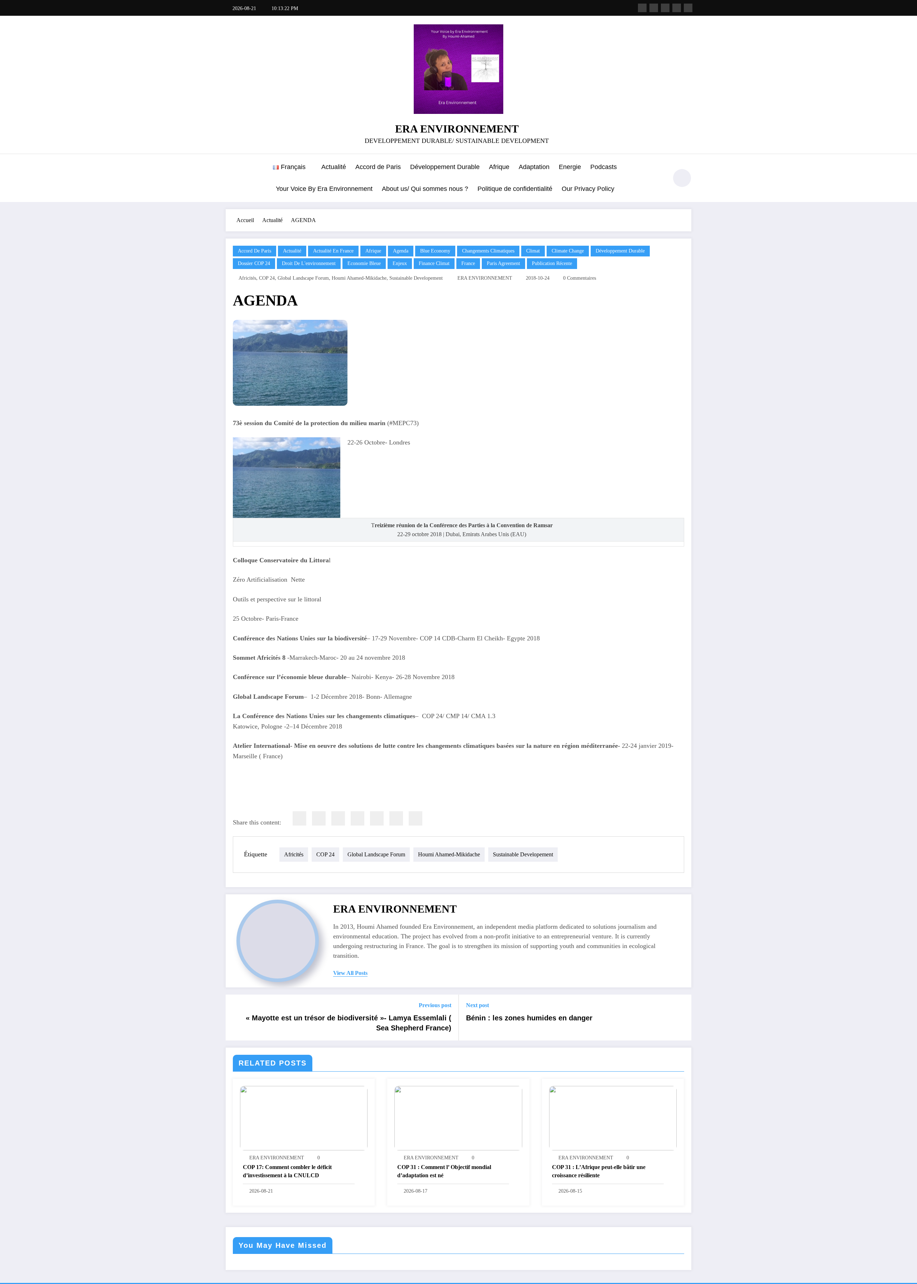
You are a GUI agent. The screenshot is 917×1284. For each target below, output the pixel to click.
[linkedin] (338, 818)
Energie (570, 166)
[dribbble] (665, 8)
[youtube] (688, 8)
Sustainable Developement (416, 278)
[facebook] (299, 818)
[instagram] (676, 8)
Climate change (568, 251)
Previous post (435, 1005)
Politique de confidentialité (514, 188)
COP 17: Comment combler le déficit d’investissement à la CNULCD (287, 1171)
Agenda (400, 251)
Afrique (499, 166)
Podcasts (603, 166)
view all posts (350, 973)
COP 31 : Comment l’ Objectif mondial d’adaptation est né (444, 1171)
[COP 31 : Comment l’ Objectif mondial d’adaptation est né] (458, 1117)
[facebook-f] (642, 8)
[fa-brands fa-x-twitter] (653, 8)
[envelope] (357, 818)
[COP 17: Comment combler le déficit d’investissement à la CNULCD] (304, 1117)
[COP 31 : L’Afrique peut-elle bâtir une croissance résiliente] (613, 1117)
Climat (533, 251)
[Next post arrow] (681, 1017)
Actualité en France (333, 251)
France (468, 263)
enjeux (400, 263)
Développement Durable (445, 166)
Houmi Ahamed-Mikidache (359, 278)
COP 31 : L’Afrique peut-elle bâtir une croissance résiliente (598, 1171)
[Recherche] (659, 179)
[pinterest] (377, 818)
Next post (477, 1005)
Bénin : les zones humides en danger (529, 1018)
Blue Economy (435, 251)
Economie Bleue (364, 263)
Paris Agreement (503, 263)
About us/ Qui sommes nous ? (425, 188)
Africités (247, 278)
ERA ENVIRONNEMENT (457, 129)
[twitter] (319, 818)
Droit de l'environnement (309, 263)
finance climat (434, 263)
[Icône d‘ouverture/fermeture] (231, 178)
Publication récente (552, 263)
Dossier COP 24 (254, 263)
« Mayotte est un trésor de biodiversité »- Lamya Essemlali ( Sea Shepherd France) (348, 1023)
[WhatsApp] (396, 818)
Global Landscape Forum (303, 278)
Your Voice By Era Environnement (324, 188)
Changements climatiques (488, 251)
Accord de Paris (378, 166)
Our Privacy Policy (588, 188)
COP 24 (267, 278)
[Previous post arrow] (236, 1017)
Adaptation (534, 166)
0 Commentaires (579, 278)
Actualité (333, 166)
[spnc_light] (682, 178)
